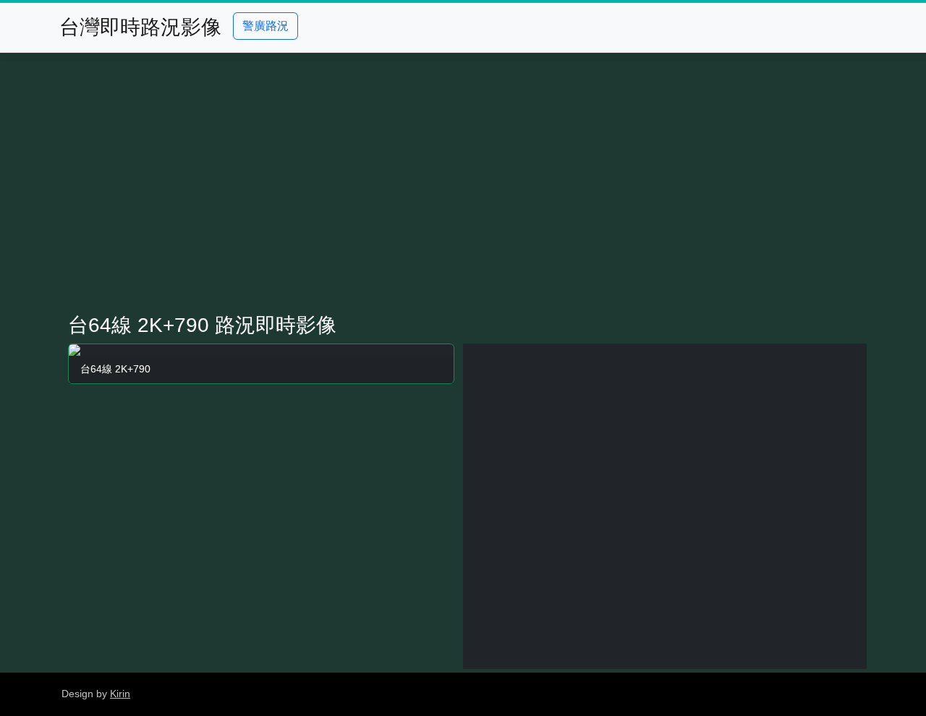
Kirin (120, 693)
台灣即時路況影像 (140, 27)
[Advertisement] (463, 183)
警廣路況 (265, 26)
